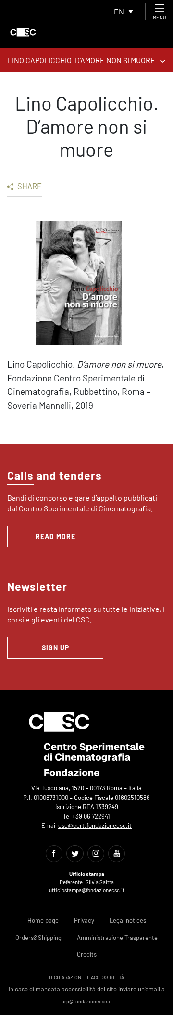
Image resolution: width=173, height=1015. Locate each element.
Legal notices (128, 920)
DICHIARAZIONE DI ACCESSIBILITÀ (86, 977)
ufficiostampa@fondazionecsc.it (86, 890)
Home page (43, 920)
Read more (55, 537)
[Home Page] (23, 32)
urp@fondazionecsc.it (87, 1001)
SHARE (29, 185)
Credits (87, 954)
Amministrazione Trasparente (117, 937)
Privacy (84, 920)
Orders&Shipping (38, 937)
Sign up (55, 648)
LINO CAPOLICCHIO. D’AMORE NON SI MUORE (81, 59)
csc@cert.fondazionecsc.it (95, 825)
